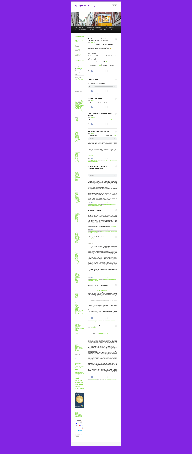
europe (76, 372)
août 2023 (76, 153)
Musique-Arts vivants (78, 325)
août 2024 (76, 140)
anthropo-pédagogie (111, 72)
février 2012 (76, 297)
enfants (76, 369)
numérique (81, 374)
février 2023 (76, 159)
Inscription (76, 412)
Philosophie (77, 332)
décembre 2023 (77, 149)
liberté (82, 373)
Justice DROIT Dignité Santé (93, 29)
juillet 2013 (76, 279)
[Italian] (80, 68)
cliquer (94, 52)
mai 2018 (76, 218)
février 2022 (76, 172)
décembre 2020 (77, 186)
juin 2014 (76, 267)
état (75, 390)
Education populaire (94, 72)
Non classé (76, 327)
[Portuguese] (77, 69)
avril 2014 (76, 270)
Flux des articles (78, 414)
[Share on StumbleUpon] (104, 71)
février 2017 (76, 234)
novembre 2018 (77, 212)
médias (78, 374)
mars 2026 (76, 121)
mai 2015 (76, 256)
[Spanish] (77, 71)
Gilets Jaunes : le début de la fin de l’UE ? (79, 97)
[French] (80, 67)
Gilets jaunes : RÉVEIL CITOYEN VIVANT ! (81, 29)
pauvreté (81, 375)
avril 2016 (76, 244)
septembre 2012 (77, 290)
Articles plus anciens (91, 383)
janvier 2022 (76, 173)
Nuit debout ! (77, 330)
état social (108, 73)
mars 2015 (76, 258)
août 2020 (76, 191)
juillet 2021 (76, 179)
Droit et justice (77, 307)
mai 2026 (76, 119)
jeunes (76, 373)
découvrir (107, 61)
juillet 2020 (76, 192)
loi (83, 373)
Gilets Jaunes (77, 316)
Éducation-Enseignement (100, 72)
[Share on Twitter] (94, 71)
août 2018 (76, 215)
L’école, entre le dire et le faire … (98, 237)
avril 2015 (76, 257)
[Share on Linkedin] (96, 71)
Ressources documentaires (79, 341)
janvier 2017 (76, 235)
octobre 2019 (77, 200)
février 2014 (76, 272)
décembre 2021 (77, 174)
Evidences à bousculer (78, 315)
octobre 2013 (77, 276)
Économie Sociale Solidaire (79, 310)
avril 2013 (76, 282)
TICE (79, 382)
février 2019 (76, 209)
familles (112, 379)
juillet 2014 (76, 266)
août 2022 (76, 165)
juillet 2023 (76, 154)
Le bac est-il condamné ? (95, 210)
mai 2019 (76, 205)
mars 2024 (76, 145)
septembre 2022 (77, 164)
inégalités (110, 119)
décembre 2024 (77, 136)
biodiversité (76, 305)
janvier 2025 (76, 135)
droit (83, 366)
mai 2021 (76, 181)
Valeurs (76, 349)
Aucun (78, 42)
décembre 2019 (77, 198)
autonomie (105, 160)
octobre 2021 (77, 176)
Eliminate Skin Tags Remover (79, 105)
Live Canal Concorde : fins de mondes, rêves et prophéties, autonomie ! (79, 53)
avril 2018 (76, 219)
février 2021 (76, 184)
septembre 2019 (77, 201)
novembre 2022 (77, 162)
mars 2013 (76, 283)
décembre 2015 (77, 249)
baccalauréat (103, 231)
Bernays (89, 73)
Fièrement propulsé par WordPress (96, 443)
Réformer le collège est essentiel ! (98, 131)
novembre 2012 (77, 287)
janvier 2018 (76, 222)
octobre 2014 (77, 263)
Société (99, 160)
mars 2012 (76, 296)
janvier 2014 (76, 273)
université (89, 232)
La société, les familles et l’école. (101, 335)
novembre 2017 (77, 224)
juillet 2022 (76, 166)
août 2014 (76, 265)
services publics (95, 74)
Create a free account (78, 95)
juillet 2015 (76, 254)
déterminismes (106, 279)
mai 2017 (76, 231)
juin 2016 (76, 242)
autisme (81, 362)
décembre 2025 (77, 124)
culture (92, 73)
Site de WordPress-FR (78, 416)
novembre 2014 (77, 262)
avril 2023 (76, 157)
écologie (81, 384)
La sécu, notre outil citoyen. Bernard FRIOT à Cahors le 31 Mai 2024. (79, 107)
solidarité (76, 382)
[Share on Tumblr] (100, 71)
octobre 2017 (77, 225)
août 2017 (76, 227)
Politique (76, 334)
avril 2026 (76, 120)
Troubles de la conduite (78, 347)
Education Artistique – (78, 311)
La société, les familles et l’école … (98, 326)
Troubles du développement (79, 348)
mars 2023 (76, 158)
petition (76, 377)
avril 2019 (76, 206)
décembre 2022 (77, 161)
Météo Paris (79, 420)
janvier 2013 (76, 285)
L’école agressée (93, 79)
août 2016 (76, 240)
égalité (111, 320)
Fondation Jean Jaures (95, 99)
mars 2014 (76, 271)
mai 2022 (76, 169)
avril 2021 (76, 182)
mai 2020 (76, 193)
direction (105, 379)
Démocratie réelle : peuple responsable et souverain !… (95, 27)
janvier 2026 (76, 123)
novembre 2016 (77, 237)
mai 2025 (76, 131)
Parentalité (76, 331)
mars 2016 (76, 245)
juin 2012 (76, 293)
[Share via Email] (107, 71)
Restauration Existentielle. (93, 31)
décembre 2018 (77, 211)
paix (83, 374)
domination (94, 73)
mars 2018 (76, 220)
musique (76, 374)
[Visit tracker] (75, 358)
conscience (76, 366)
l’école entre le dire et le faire (105, 240)
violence (81, 382)
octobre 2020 (77, 189)
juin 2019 (76, 204)
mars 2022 (76, 171)
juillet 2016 (76, 241)
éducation (99, 73)
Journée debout (77, 318)
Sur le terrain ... (100, 320)
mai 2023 (76, 156)
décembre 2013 (77, 274)
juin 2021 (76, 180)
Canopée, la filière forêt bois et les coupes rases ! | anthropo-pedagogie (79, 110)
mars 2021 (76, 183)
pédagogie (89, 205)
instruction (111, 73)
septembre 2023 (77, 152)
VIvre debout (77, 350)
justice (78, 373)
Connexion (76, 413)
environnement (77, 314)
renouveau (92, 205)
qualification (115, 231)
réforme (89, 161)
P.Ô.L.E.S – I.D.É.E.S (78, 31)
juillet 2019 (76, 203)
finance (78, 372)
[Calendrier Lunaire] (79, 408)
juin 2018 (76, 217)
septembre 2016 (77, 239)
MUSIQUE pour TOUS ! (102, 29)
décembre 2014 (77, 261)
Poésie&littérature (77, 333)
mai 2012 (76, 294)
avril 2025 (76, 132)
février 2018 (76, 221)
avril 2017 (76, 232)
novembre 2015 (77, 250)
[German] (77, 68)
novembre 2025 (77, 125)
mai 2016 (76, 243)
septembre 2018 (77, 214)
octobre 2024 (77, 138)
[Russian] (82, 69)
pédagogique (110, 178)
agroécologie (77, 302)
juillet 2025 (76, 129)
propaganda (91, 74)
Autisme (76, 304)
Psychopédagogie (77, 338)
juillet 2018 (76, 216)
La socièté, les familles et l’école (102, 333)
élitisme (102, 73)
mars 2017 (76, 233)
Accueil (76, 27)
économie (77, 386)
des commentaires (78, 415)
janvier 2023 (76, 160)
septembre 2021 (77, 177)
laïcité (80, 373)
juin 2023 (76, 155)
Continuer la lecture (91, 67)
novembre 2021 (77, 175)
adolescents (103, 93)
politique (77, 378)
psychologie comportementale (79, 336)
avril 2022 (76, 170)
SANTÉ (76, 343)
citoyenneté (77, 365)
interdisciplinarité (114, 160)
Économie (76, 309)
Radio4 (93, 331)
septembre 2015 (77, 252)
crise (79, 366)
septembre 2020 (77, 190)
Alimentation (77, 303)
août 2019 (76, 202)
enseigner (105, 73)
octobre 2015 (77, 251)
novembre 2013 (77, 275)
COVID (76, 306)
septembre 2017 (77, 226)
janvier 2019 (76, 210)
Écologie (76, 308)
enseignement (81, 369)
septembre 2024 (77, 139)
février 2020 (76, 196)
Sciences (76, 344)
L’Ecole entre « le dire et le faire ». (102, 244)
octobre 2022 (77, 163)
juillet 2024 (76, 141)
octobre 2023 (77, 151)
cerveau (80, 363)
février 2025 (76, 134)
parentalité (115, 379)
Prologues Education (94, 93)
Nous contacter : (110, 29)
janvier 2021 (76, 185)
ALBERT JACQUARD (102, 31)
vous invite (96, 47)
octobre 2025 (77, 126)
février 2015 (76, 259)
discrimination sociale (108, 93)
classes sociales (108, 231)
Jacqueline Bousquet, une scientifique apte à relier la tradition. (79, 79)
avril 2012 (76, 295)
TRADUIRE (76, 65)
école (97, 73)
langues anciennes (109, 204)
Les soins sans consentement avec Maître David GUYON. (79, 103)
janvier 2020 (76, 197)
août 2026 (76, 118)
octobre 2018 (77, 213)
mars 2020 (76, 195)
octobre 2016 (77, 238)
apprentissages (77, 362)
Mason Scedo (77, 92)
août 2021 (76, 178)
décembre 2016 (77, 236)
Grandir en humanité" (78, 317)
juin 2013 (76, 280)
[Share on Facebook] (92, 71)
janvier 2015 (76, 260)
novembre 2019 (77, 199)
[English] (76, 67)
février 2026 (76, 122)
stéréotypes (94, 321)
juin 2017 (76, 230)
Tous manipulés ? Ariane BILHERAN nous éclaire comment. (79, 93)
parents (89, 321)
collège (108, 160)
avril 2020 (76, 194)
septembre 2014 (77, 264)
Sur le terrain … (77, 346)
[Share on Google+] (98, 71)
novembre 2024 (77, 137)
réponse (100, 74)
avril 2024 (76, 144)
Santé (76, 342)
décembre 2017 (77, 223)
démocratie (78, 368)
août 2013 (76, 278)
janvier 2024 (76, 148)
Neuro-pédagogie (77, 326)
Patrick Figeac (114, 204)
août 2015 (76, 253)
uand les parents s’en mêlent (111, 289)
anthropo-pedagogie (82, 5)
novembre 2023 (77, 150)
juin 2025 (76, 130)
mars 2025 (76, 133)
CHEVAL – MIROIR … (82, 27)
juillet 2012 (76, 292)
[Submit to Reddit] (102, 71)
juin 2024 (76, 142)
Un (77, 59)
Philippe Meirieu (79, 377)
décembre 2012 (77, 286)
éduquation (114, 135)
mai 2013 (76, 281)
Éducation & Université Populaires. (109, 27)
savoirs (89, 380)
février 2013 (76, 284)
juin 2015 (76, 255)
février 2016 (76, 246)
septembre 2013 (77, 277)
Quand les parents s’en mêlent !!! (98, 285)
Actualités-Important (78, 301)
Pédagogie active (85, 31)
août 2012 (76, 291)
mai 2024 (76, 143)
